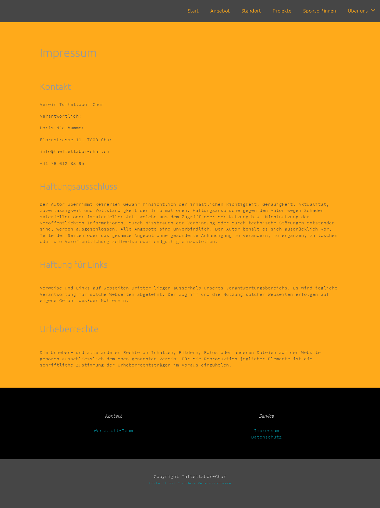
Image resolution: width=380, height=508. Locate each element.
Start (193, 10)
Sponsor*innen (319, 10)
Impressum (266, 430)
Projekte (282, 10)
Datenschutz (266, 437)
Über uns (358, 10)
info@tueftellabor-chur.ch (74, 151)
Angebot (220, 10)
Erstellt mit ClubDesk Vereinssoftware (190, 483)
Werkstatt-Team (113, 430)
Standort (251, 10)
